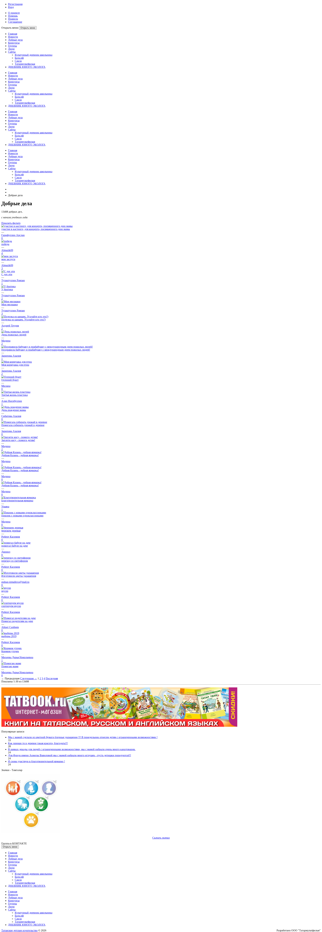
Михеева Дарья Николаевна (17, 657)
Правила (13, 18)
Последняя (52, 678)
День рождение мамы (13, 410)
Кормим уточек (10, 651)
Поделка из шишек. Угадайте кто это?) (23, 319)
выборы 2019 (8, 636)
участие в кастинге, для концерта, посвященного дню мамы (35, 229)
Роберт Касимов (10, 536)
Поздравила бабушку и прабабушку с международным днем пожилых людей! (45, 349)
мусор (4, 591)
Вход (11, 7)
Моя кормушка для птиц (15, 364)
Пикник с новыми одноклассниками (22, 515)
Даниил (5, 551)
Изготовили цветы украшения (18, 575)
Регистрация (15, 4)
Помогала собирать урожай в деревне (22, 425)
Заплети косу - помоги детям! (18, 440)
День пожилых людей (13, 334)
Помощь (13, 15)
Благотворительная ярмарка (17, 500)
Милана (5, 385)
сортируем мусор (11, 606)
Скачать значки (161, 837)
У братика (7, 289)
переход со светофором (14, 560)
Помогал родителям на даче (17, 621)
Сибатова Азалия (11, 416)
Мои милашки (9, 304)
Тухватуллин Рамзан (13, 280)
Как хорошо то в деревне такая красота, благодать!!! (38, 743)
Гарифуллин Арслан (13, 235)
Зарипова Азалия (11, 355)
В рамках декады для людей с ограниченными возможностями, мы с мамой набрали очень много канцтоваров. (72, 749)
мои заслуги (8, 259)
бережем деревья (10, 530)
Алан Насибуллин (11, 401)
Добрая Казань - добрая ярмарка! (20, 455)
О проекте (14, 12)
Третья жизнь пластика (14, 395)
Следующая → (28, 678)
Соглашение (15, 21)
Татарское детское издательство (19, 930)
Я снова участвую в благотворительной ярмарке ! (36, 761)
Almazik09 (7, 250)
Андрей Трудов (10, 325)
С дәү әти (6, 274)
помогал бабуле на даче (14, 545)
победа (5, 244)
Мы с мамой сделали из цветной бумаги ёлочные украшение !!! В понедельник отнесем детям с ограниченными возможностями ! (82, 737)
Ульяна (5, 506)
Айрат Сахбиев (10, 627)
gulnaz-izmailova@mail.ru (15, 582)
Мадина (5, 340)
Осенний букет (10, 379)
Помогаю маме (9, 666)
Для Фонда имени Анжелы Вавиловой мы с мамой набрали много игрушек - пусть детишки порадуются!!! (69, 755)
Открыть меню (27, 28)
